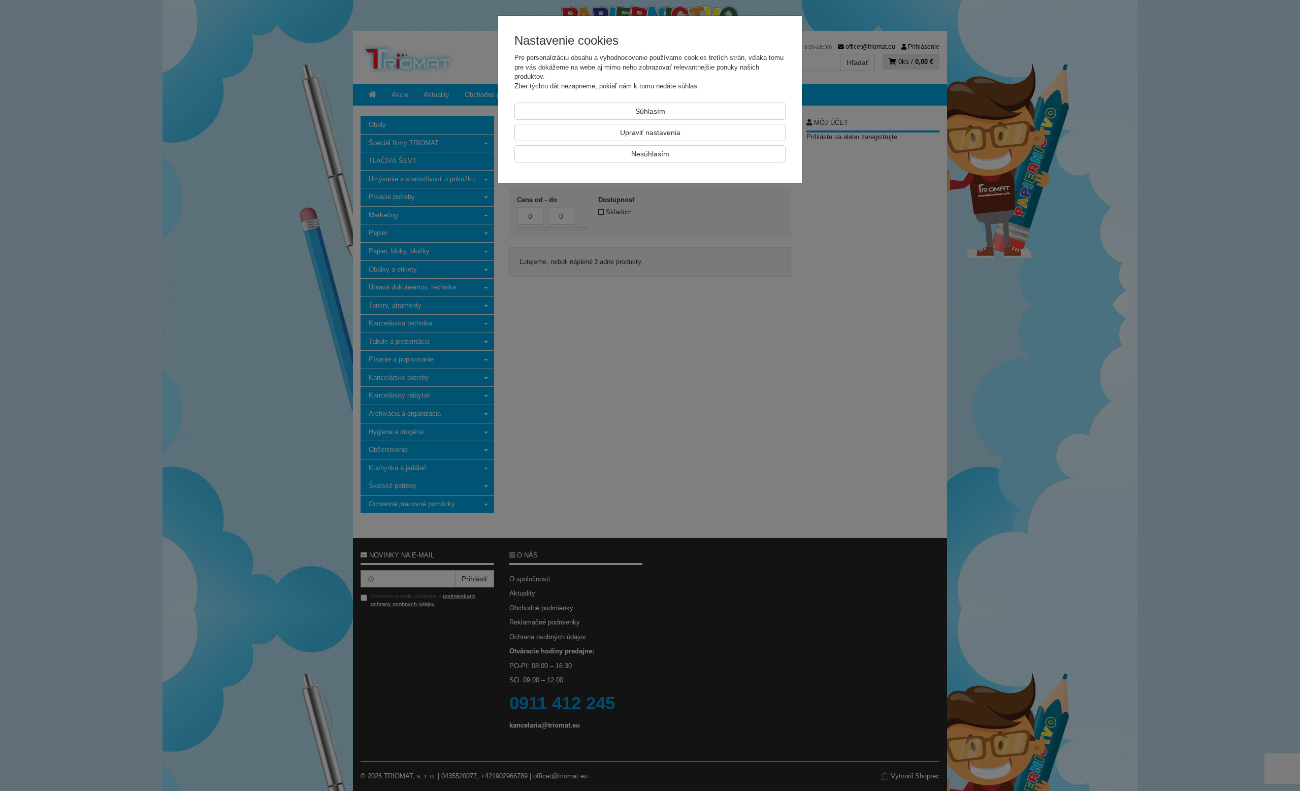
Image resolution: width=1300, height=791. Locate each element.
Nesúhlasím (650, 154)
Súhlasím (650, 111)
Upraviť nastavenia (650, 132)
